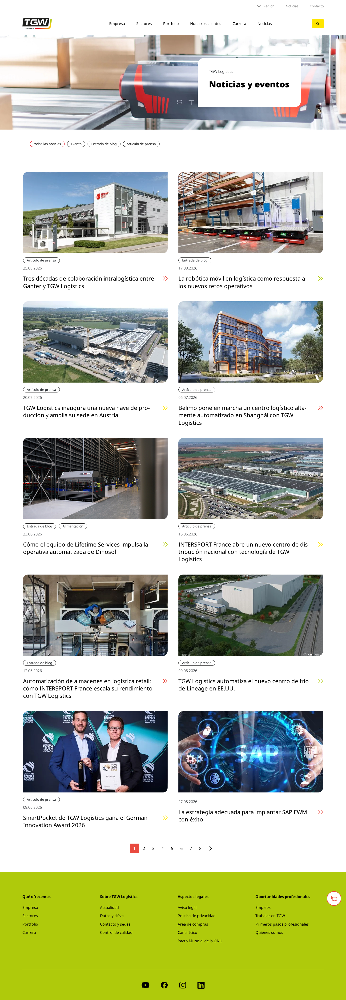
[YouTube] (145, 984)
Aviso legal (187, 907)
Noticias (292, 6)
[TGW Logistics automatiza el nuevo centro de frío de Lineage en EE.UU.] (250, 614)
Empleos (263, 907)
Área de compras (193, 924)
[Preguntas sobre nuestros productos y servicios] (334, 898)
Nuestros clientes (205, 23)
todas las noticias (47, 144)
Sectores (144, 23)
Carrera (239, 23)
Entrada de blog (104, 144)
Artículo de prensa (141, 144)
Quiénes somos (269, 932)
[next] (211, 848)
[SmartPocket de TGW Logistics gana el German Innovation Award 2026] (95, 751)
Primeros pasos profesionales (282, 924)
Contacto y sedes (115, 924)
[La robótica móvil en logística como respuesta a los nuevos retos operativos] (250, 212)
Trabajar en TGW (270, 915)
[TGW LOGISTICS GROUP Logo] (37, 23)
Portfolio (171, 23)
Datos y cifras (112, 915)
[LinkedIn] (201, 984)
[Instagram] (182, 984)
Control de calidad (116, 932)
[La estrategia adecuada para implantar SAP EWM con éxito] (250, 751)
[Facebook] (164, 984)
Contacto (317, 6)
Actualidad (109, 907)
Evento (76, 144)
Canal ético (187, 932)
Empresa (117, 23)
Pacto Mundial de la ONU (200, 940)
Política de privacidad (197, 915)
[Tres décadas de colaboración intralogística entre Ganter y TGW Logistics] (95, 212)
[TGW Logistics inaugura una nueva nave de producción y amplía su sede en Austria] (95, 341)
